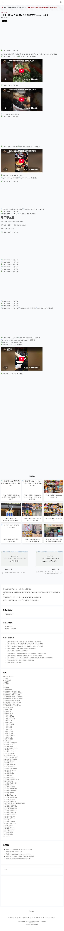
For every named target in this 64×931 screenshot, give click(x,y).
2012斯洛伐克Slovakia (10, 759)
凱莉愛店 (6, 682)
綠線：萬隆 (9, 728)
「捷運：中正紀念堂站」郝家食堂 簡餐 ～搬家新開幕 (20, 660)
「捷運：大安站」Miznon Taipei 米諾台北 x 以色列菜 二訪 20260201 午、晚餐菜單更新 (29, 658)
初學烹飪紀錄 (8, 680)
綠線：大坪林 (9, 731)
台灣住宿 (6, 687)
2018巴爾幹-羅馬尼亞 (10, 796)
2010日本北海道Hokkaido (11, 748)
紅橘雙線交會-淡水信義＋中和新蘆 (13, 696)
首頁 (5, 7)
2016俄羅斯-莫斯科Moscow (11, 779)
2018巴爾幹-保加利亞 (10, 801)
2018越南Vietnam (9, 792)
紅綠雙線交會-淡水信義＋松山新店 (13, 693)
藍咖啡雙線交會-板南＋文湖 (11, 704)
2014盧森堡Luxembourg (10, 768)
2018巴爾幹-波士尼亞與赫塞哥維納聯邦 (14, 803)
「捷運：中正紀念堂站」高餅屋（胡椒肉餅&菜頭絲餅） (20, 856)
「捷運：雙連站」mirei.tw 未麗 (14, 851)
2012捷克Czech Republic (11, 757)
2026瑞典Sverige (9, 830)
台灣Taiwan (7, 740)
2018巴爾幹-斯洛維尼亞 (10, 807)
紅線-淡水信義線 (8, 707)
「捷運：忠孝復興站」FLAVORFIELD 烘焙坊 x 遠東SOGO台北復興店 (24, 644)
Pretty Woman (8, 689)
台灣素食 (6, 683)
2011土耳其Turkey (9, 753)
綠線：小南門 (9, 722)
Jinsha (33, 923)
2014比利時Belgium (9, 766)
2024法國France (8, 819)
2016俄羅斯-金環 (8, 781)
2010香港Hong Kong (10, 750)
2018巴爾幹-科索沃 (9, 799)
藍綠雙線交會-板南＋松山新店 (12, 695)
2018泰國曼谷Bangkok (10, 790)
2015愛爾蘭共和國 (9, 774)
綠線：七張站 (9, 733)
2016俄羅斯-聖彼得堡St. (10, 783)
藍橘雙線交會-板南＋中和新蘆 (12, 700)
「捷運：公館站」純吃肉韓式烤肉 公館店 (17, 651)
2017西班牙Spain (9, 784)
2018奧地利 (7, 794)
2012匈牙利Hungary (9, 761)
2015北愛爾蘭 (8, 775)
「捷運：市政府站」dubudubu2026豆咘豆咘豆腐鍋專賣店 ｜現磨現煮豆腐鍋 (26, 653)
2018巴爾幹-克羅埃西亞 (10, 808)
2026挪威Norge (8, 832)
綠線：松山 (21, 7)
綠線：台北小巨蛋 (10, 718)
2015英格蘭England (9, 772)
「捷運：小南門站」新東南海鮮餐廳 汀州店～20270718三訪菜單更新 (24, 655)
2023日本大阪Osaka (9, 818)
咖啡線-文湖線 (8, 709)
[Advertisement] (32, 36)
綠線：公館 (9, 726)
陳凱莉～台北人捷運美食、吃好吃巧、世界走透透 (32, 2)
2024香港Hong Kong (10, 823)
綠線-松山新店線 (12, 7)
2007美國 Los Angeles (10, 742)
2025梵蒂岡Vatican (9, 827)
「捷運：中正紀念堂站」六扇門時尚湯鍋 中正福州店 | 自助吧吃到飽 (24, 641)
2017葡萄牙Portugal (9, 786)
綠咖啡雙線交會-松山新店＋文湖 (12, 705)
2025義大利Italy (8, 825)
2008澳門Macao (8, 744)
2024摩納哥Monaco (9, 821)
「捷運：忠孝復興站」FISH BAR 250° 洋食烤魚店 (19, 849)
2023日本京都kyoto (9, 816)
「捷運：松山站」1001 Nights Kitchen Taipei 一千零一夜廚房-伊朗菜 (32, 497)
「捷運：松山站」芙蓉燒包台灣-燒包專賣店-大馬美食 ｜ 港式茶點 (11, 497)
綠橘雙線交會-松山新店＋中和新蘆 (13, 698)
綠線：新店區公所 (10, 735)
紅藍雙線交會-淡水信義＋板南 (12, 691)
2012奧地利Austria (9, 755)
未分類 (6, 678)
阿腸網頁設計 (34, 924)
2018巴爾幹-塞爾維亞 (10, 805)
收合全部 (11, 676)
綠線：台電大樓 (10, 724)
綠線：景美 (9, 729)
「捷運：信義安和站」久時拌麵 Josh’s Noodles (18, 854)
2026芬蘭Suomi (8, 834)
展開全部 (5, 676)
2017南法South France (10, 788)
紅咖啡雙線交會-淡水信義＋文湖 (12, 702)
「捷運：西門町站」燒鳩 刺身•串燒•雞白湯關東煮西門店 (21, 648)
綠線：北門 (9, 720)
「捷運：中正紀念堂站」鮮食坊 (14, 662)
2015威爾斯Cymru (9, 777)
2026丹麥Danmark (9, 829)
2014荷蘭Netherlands (10, 764)
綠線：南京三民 (10, 717)
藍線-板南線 (7, 711)
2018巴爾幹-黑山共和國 (10, 797)
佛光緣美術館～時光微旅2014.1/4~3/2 (15, 572)
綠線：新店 (9, 737)
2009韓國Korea (8, 746)
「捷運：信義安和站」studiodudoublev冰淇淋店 (18, 858)
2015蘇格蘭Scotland (10, 770)
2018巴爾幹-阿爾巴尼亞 (10, 810)
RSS (33, 911)
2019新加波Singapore (10, 814)
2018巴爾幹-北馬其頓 (10, 812)
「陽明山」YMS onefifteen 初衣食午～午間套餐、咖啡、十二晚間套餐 (24, 646)
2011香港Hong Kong (10, 751)
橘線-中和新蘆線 (8, 739)
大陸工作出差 (8, 836)
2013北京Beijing (8, 762)
